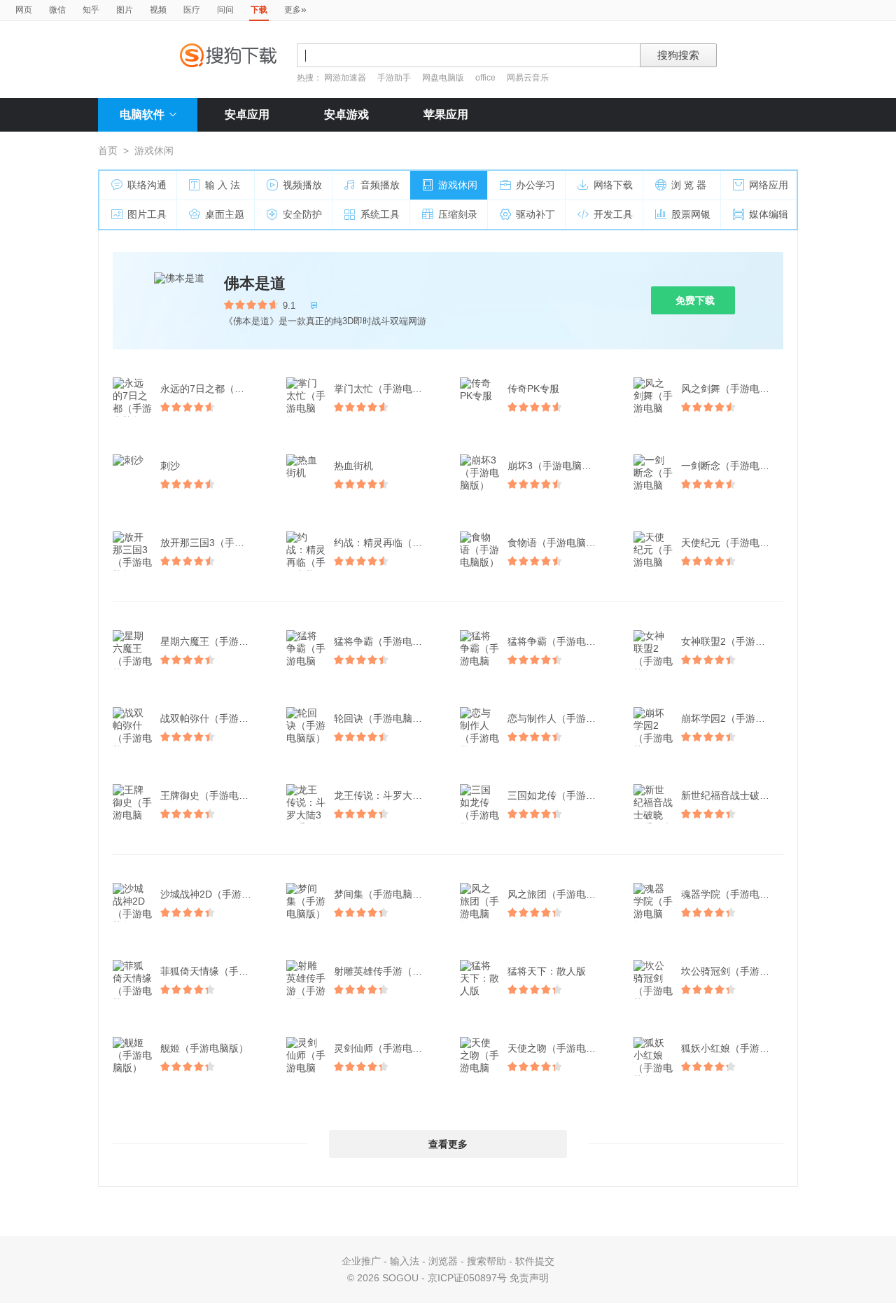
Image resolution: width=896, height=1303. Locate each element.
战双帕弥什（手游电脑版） (212, 718)
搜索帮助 (486, 1261)
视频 (158, 10)
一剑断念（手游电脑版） (733, 465)
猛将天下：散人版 (546, 971)
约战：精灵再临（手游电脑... (386, 542)
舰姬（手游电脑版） (204, 1048)
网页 (23, 10)
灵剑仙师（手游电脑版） (386, 1048)
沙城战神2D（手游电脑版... (212, 894)
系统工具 (380, 214)
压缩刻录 (457, 214)
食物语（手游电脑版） (556, 542)
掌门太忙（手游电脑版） (386, 388)
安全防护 (302, 214)
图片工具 (147, 214)
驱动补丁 (535, 214)
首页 (108, 150)
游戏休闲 (457, 184)
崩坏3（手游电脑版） (554, 465)
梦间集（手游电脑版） (383, 894)
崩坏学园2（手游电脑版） (733, 718)
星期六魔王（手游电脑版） (212, 641)
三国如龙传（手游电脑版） (559, 795)
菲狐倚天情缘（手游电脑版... (212, 971)
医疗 (191, 10)
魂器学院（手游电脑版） (733, 894)
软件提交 (534, 1261)
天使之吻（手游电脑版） (559, 1048)
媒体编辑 (768, 214)
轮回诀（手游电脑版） (383, 718)
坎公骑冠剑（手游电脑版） (733, 971)
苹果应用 (446, 114)
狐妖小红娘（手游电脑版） (733, 1048)
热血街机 (353, 465)
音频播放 (380, 184)
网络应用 (768, 184)
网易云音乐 (528, 78)
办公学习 (535, 184)
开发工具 (613, 214)
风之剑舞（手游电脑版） (733, 388)
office (486, 78)
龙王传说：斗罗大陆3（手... (386, 795)
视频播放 (302, 184)
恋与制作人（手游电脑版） (559, 718)
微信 (57, 10)
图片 (124, 10)
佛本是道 (255, 283)
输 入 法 (222, 184)
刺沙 (170, 465)
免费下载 (695, 300)
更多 (295, 9)
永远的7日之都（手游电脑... (212, 388)
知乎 (91, 10)
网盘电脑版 (443, 78)
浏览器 (443, 1261)
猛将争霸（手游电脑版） (386, 641)
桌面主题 (224, 214)
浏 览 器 (688, 184)
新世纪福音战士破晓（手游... (733, 795)
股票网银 (690, 214)
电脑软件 (142, 114)
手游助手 (395, 78)
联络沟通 (147, 184)
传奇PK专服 (533, 388)
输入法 (404, 1261)
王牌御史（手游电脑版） (212, 795)
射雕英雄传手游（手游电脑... (386, 971)
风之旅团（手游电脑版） (559, 894)
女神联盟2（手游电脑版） (733, 641)
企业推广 (361, 1261)
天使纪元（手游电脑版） (733, 542)
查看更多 (448, 1144)
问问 (225, 10)
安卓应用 (247, 114)
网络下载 (613, 184)
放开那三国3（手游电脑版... (212, 542)
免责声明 (529, 1277)
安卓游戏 (346, 114)
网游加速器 (345, 78)
